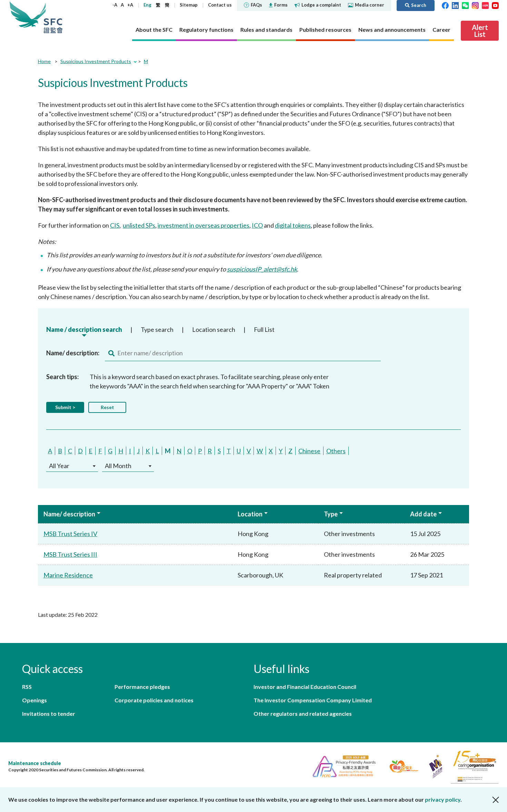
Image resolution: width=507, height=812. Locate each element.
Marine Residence (68, 575)
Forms (281, 5)
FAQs (256, 5)
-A (114, 5)
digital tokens (293, 225)
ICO (257, 225)
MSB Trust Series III (70, 554)
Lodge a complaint (321, 5)
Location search (213, 329)
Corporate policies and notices (154, 700)
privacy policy (442, 799)
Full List (264, 329)
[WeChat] (465, 5)
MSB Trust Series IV (70, 533)
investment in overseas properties (203, 225)
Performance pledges (142, 686)
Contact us (220, 5)
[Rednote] (485, 5)
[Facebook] (445, 5)
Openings (34, 700)
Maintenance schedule (34, 763)
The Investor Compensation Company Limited (313, 700)
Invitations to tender (48, 713)
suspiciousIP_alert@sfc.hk (262, 269)
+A (130, 5)
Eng (147, 5)
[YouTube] (495, 5)
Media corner (369, 5)
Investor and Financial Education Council (305, 686)
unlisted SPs (139, 225)
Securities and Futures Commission (53, 17)
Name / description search (84, 329)
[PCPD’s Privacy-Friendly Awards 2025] (341, 765)
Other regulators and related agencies (303, 713)
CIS (114, 225)
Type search (157, 329)
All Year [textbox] (59, 465)
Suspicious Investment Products (95, 61)
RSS (27, 686)
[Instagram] (475, 5)
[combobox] (72, 466)
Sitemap (189, 5)
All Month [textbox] (118, 465)
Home (44, 61)
